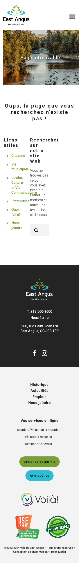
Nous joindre (39, 403)
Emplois (39, 397)
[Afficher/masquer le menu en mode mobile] (72, 17)
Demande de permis (38, 444)
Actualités (39, 391)
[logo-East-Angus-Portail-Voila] (39, 495)
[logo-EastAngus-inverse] (39, 281)
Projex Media (57, 551)
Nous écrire (40, 318)
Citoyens (18, 156)
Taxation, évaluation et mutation (38, 430)
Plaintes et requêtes (38, 437)
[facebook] (34, 353)
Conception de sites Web (28, 551)
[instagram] (44, 353)
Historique (39, 385)
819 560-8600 (41, 311)
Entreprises (20, 201)
